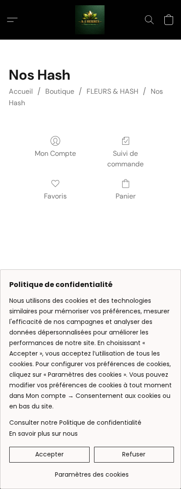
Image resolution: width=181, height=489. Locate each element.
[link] (91, 471)
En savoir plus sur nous (43, 433)
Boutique (59, 91)
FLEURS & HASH (112, 91)
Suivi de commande (125, 159)
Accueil (21, 91)
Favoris (55, 196)
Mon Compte (55, 153)
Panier (126, 196)
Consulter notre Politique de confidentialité (75, 422)
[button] (90, 20)
